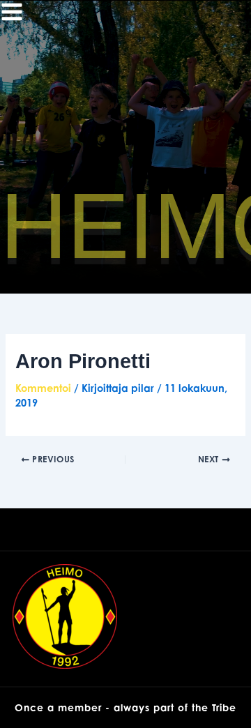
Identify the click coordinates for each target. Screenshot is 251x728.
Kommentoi (43, 388)
